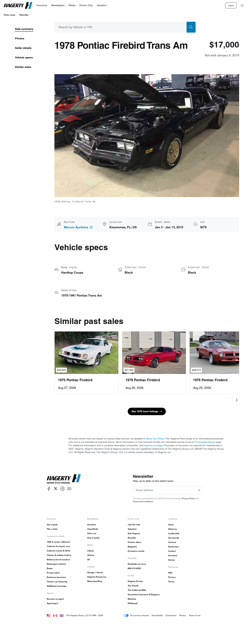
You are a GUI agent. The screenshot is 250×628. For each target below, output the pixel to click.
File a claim (52, 529)
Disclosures (171, 615)
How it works (93, 538)
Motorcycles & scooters (58, 559)
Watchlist (23, 15)
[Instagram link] (62, 488)
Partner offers (134, 542)
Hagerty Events (135, 581)
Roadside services (137, 564)
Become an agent (55, 599)
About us (172, 529)
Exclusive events (136, 551)
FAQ (170, 573)
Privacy (172, 577)
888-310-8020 (134, 568)
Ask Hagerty (134, 533)
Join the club (134, 524)
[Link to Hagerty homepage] (64, 479)
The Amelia (133, 586)
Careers (172, 542)
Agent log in (52, 603)
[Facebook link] (48, 488)
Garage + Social (95, 572)
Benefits (132, 538)
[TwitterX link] (55, 488)
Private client (53, 573)
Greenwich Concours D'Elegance (144, 594)
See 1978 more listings (144, 411)
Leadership (173, 533)
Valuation (132, 529)
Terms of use (195, 615)
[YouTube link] (69, 488)
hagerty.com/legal (153, 445)
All (88, 559)
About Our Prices (155, 438)
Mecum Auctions (76, 227)
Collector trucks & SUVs (58, 551)
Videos (90, 551)
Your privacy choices (139, 615)
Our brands (173, 538)
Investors (172, 555)
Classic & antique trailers (59, 555)
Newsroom (173, 547)
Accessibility (157, 615)
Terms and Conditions (143, 501)
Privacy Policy (188, 498)
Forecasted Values (205, 442)
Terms (171, 581)
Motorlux (132, 599)
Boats (50, 568)
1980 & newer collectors (58, 542)
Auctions (91, 524)
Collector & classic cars (58, 546)
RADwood (132, 603)
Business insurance (56, 577)
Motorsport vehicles (56, 564)
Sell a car (91, 533)
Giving (171, 560)
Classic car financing (57, 581)
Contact (172, 551)
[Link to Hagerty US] (49, 615)
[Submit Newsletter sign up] (198, 490)
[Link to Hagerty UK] (61, 615)
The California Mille (137, 590)
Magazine (132, 547)
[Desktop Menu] (242, 5)
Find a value (9, 15)
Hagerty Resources (96, 577)
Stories (90, 555)
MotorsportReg (94, 581)
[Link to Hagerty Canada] (55, 615)
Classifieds (92, 529)
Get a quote (52, 524)
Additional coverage (56, 586)
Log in (231, 5)
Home (171, 524)
